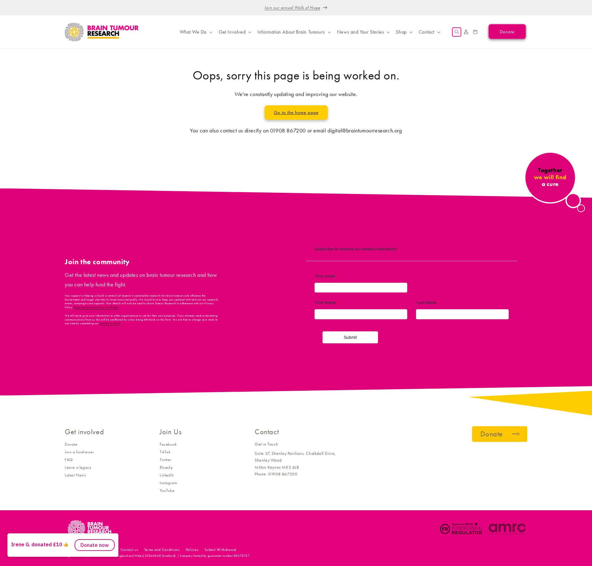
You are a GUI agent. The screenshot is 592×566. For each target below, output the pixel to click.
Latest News (75, 475)
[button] (195, 32)
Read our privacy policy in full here (96, 307)
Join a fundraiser (79, 452)
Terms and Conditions (162, 550)
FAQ (69, 459)
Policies (192, 550)
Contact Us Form (110, 323)
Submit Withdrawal (220, 550)
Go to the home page (296, 112)
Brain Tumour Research (98, 550)
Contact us (129, 550)
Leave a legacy (78, 467)
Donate (71, 444)
